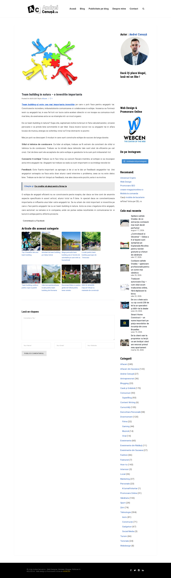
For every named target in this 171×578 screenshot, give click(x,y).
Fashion (124, 455)
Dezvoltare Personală (130, 412)
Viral (124, 436)
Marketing (125, 479)
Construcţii (127, 522)
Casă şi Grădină (127, 388)
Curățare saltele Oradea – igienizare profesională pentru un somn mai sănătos (140, 267)
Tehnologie (125, 512)
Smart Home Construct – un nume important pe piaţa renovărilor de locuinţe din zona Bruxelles (140, 322)
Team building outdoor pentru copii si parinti (30, 286)
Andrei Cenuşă (138, 34)
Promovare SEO (127, 185)
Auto (124, 517)
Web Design (125, 181)
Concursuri (125, 393)
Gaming (126, 426)
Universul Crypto (128, 178)
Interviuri (124, 469)
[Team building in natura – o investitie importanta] (50, 61)
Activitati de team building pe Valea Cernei (51, 253)
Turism (123, 536)
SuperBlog (127, 397)
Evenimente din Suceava (131, 450)
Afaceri (44, 98)
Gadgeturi (127, 526)
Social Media (128, 531)
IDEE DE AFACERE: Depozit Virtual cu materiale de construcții (90, 287)
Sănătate (124, 498)
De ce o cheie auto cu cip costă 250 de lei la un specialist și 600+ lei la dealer (140, 304)
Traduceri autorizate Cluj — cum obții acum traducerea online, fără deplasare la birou (139, 286)
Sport (123, 502)
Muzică (125, 431)
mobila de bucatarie (135, 197)
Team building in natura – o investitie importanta (52, 94)
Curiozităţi (125, 407)
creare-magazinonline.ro (131, 189)
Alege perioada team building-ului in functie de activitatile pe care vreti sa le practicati (71, 256)
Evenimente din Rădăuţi (131, 445)
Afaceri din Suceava (129, 369)
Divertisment (126, 416)
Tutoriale (124, 541)
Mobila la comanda (129, 193)
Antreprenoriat (127, 378)
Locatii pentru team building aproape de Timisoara (89, 254)
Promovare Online (128, 493)
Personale (125, 483)
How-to (123, 464)
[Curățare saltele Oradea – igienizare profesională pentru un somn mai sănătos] (124, 267)
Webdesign (125, 545)
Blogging (124, 383)
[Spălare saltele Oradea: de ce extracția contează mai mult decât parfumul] (124, 223)
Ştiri (122, 507)
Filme (124, 421)
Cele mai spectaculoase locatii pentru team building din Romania (50, 287)
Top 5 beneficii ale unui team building (30, 253)
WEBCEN (66, 571)
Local (122, 474)
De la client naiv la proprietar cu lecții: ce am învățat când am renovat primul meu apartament (140, 341)
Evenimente (125, 440)
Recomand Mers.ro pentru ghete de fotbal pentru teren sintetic (71, 287)
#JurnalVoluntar (130, 488)
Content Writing (127, 402)
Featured (124, 460)
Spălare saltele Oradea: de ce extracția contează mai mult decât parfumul (140, 222)
